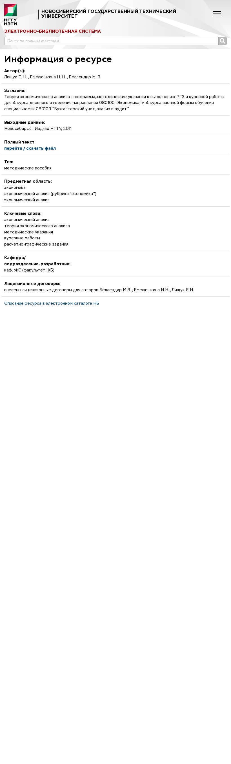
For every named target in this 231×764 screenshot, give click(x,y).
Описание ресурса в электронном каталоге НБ (51, 304)
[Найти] (222, 41)
